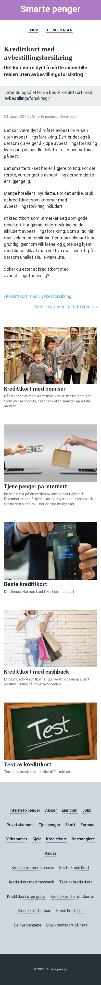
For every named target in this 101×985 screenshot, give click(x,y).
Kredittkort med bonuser (33, 867)
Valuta (50, 853)
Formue (87, 824)
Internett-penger (25, 810)
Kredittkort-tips (70, 910)
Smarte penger (51, 9)
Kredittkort (68, 116)
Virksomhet (16, 839)
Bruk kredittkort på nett (66, 925)
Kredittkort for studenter (72, 896)
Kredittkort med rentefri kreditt (64, 307)
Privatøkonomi (20, 824)
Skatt (70, 824)
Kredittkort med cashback (31, 882)
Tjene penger (59, 30)
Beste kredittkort (74, 867)
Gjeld (36, 839)
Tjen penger (49, 824)
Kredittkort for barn (34, 910)
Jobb (86, 810)
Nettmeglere (83, 839)
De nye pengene (27, 925)
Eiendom (69, 810)
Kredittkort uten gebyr (26, 896)
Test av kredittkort (75, 882)
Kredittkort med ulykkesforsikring (38, 296)
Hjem (33, 30)
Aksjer (51, 810)
